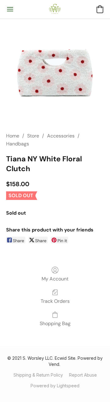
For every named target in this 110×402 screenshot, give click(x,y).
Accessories (61, 136)
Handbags (17, 144)
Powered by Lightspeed (55, 385)
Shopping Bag (55, 323)
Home (12, 136)
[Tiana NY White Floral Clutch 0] (55, 73)
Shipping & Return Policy (38, 375)
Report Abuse (83, 375)
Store (33, 136)
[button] (55, 9)
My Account (55, 279)
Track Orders (55, 301)
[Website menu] (10, 9)
